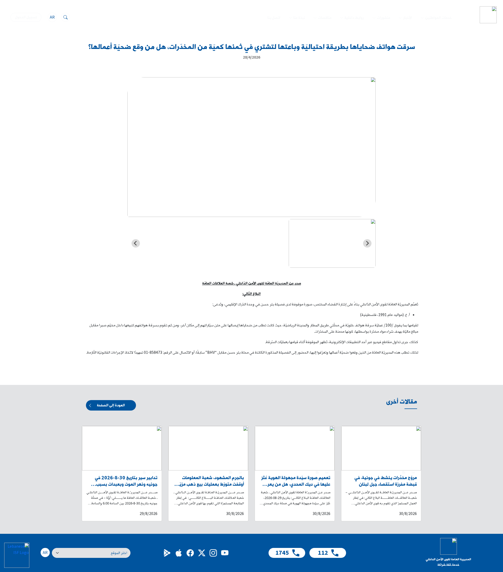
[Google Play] (167, 553)
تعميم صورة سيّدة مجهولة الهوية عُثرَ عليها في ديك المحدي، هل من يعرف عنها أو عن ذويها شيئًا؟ (295, 481)
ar (52, 17)
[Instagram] (213, 553)
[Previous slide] (367, 243)
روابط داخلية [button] (354, 18)
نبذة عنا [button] (299, 18)
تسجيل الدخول (26, 17)
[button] (332, 243)
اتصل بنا (273, 18)
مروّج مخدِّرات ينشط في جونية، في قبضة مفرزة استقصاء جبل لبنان (385, 481)
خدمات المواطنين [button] (438, 18)
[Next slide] (136, 243)
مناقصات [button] (324, 18)
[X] (201, 553)
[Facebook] (190, 553)
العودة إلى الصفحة (111, 405)
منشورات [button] (383, 18)
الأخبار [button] (407, 18)
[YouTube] (224, 553)
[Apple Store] (178, 553)
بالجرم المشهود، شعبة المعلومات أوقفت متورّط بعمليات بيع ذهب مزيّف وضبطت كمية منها (210, 481)
